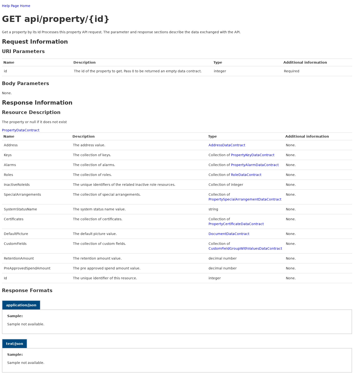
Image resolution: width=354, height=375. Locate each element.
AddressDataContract (227, 145)
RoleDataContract (246, 175)
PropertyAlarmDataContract (255, 165)
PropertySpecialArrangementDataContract (245, 199)
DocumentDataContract (229, 234)
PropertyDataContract (20, 130)
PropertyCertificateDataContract (236, 224)
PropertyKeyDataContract (252, 155)
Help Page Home (16, 6)
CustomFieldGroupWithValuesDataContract (245, 248)
